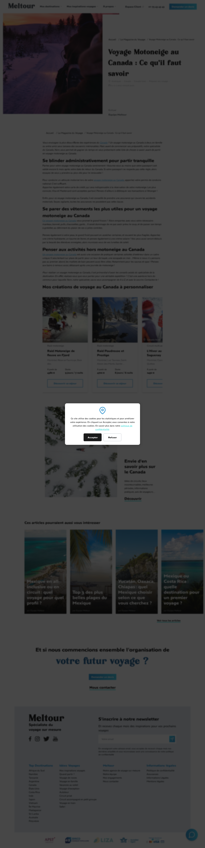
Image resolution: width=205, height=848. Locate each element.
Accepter (93, 437)
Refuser (112, 437)
